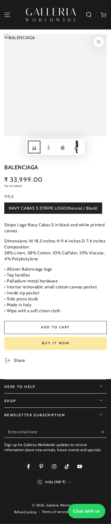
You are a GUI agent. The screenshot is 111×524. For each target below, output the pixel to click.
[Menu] (7, 15)
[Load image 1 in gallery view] (34, 147)
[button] (88, 15)
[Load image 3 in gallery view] (62, 147)
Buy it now (55, 343)
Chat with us (86, 511)
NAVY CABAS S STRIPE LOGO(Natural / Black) (53, 210)
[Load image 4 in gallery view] (77, 147)
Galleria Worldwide (62, 505)
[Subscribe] (103, 432)
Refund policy (25, 512)
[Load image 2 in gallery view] (48, 147)
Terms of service (55, 512)
